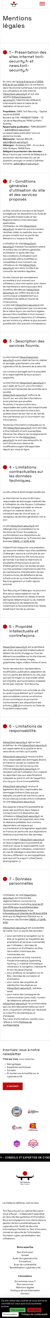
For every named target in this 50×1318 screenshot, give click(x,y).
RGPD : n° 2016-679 (24, 541)
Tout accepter (17, 1310)
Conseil (25, 1255)
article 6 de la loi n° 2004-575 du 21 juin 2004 (23, 83)
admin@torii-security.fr (17, 129)
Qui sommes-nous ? (25, 1281)
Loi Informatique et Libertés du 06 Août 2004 (25, 912)
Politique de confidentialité (17, 1024)
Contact (25, 1293)
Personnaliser (10, 1314)
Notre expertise (25, 1247)
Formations (25, 1261)
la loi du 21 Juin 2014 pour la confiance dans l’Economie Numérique (23, 907)
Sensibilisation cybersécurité (25, 1267)
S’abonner (12, 1086)
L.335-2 (15, 705)
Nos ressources (25, 1284)
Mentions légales (25, 1287)
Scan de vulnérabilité (25, 1264)
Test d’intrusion (25, 1252)
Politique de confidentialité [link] (35, 1314)
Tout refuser (34, 1310)
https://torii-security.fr (15, 94)
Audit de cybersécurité (25, 1258)
